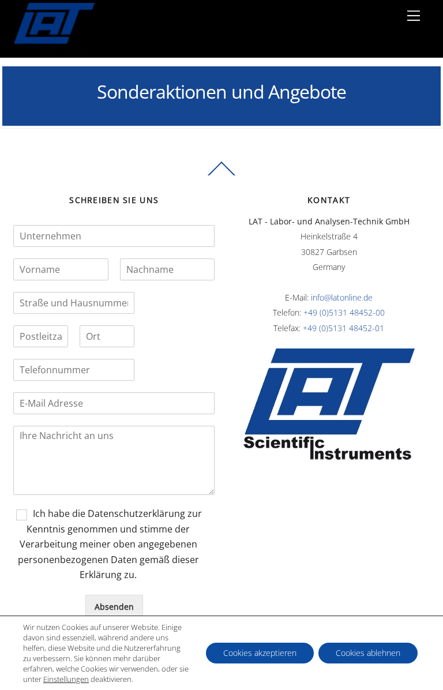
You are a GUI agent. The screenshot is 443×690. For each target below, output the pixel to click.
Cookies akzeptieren (259, 652)
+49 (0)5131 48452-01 (343, 327)
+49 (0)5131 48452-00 (344, 312)
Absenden (114, 606)
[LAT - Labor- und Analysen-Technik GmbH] (54, 52)
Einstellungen (66, 679)
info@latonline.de (342, 297)
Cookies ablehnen (368, 652)
